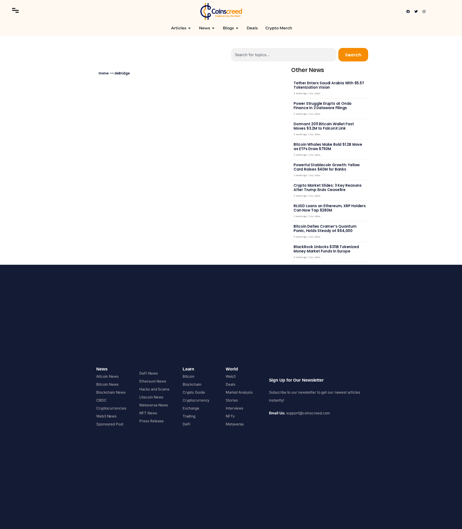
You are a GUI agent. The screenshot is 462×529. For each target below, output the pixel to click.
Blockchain (192, 384)
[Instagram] (424, 11)
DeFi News (148, 373)
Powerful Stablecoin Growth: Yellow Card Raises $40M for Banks (327, 167)
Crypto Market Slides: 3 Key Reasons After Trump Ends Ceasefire (328, 187)
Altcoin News (107, 376)
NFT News (148, 413)
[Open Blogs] (237, 28)
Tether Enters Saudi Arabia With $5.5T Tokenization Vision (329, 85)
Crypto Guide (194, 392)
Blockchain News (111, 392)
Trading (189, 416)
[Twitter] (416, 11)
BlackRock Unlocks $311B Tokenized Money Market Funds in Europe (326, 249)
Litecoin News (151, 397)
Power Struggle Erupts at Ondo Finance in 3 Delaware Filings (323, 105)
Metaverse (235, 424)
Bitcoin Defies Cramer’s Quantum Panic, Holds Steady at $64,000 (325, 228)
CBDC (101, 400)
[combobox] (283, 54)
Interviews (234, 408)
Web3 (231, 376)
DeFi (187, 424)
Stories (232, 400)
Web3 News (106, 416)
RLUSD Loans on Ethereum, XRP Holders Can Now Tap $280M (330, 208)
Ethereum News (152, 381)
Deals (230, 384)
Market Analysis (239, 392)
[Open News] (213, 28)
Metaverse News (153, 405)
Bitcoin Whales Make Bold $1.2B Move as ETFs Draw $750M (328, 146)
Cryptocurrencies (111, 408)
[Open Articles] (189, 28)
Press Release (151, 421)
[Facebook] (408, 11)
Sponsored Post (109, 424)
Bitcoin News (107, 384)
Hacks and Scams (154, 389)
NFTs (230, 416)
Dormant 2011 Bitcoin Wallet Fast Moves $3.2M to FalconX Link (324, 126)
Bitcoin (188, 376)
